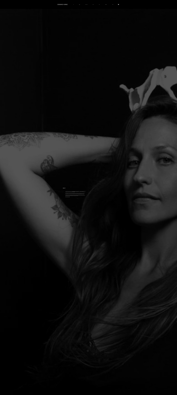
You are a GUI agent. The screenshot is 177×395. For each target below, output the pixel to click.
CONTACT (112, 4)
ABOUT (79, 4)
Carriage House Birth (73, 191)
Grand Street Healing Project (77, 191)
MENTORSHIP (106, 4)
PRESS (99, 4)
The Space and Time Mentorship (82, 191)
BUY (73, 4)
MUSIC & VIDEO (86, 4)
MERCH (93, 4)
